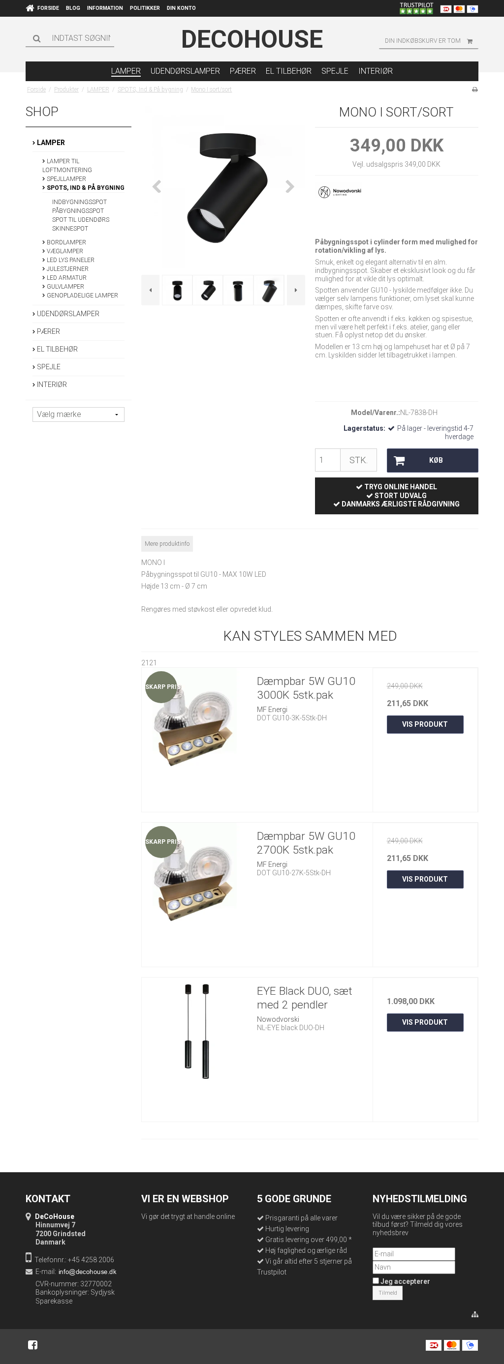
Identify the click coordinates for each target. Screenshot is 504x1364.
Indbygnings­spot (79, 202)
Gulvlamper (64, 286)
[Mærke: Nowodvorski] (339, 207)
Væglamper (64, 251)
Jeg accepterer (404, 1281)
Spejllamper (65, 179)
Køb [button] (436, 460)
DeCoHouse (252, 39)
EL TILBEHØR (56, 349)
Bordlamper (65, 242)
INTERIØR (51, 384)
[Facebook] (32, 1344)
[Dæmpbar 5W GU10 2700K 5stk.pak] (194, 875)
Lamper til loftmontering (67, 166)
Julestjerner (67, 269)
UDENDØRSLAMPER (67, 314)
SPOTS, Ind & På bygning (85, 187)
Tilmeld (387, 1293)
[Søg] (70, 38)
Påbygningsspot (78, 211)
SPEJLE (48, 367)
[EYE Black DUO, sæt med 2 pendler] (194, 1030)
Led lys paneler (69, 260)
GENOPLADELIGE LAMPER (81, 295)
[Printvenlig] (474, 89)
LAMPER (50, 143)
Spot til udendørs (80, 219)
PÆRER (47, 331)
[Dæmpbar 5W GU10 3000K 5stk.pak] (194, 720)
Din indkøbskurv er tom (423, 40)
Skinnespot (70, 228)
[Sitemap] (475, 1314)
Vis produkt (425, 724)
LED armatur (66, 277)
